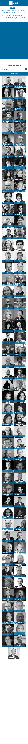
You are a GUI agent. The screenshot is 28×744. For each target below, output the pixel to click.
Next (26, 30)
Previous (2, 30)
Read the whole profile (11, 57)
